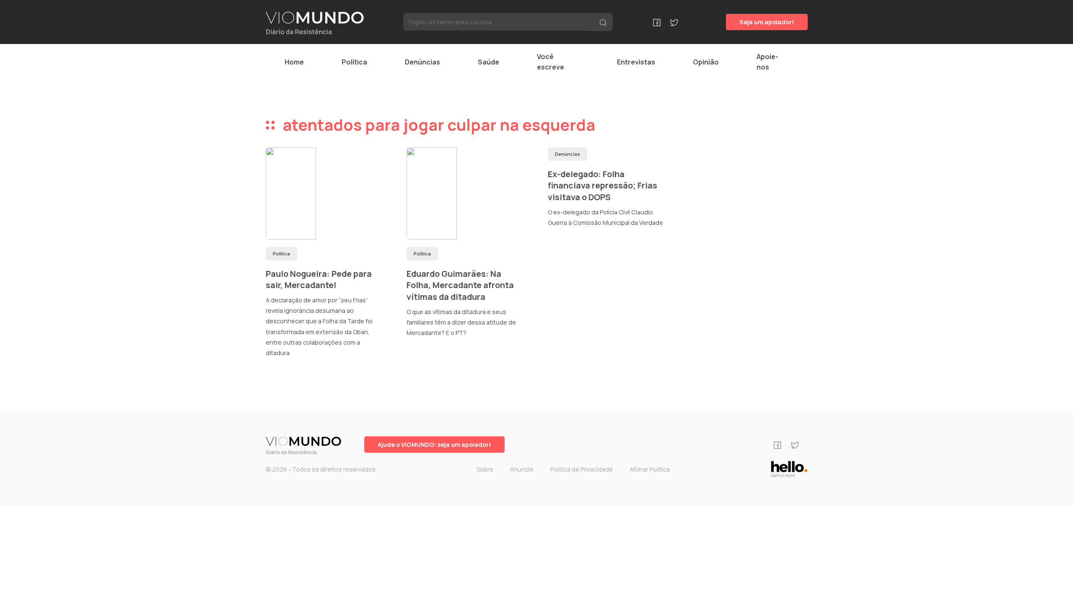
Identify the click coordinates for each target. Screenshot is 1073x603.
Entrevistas (636, 62)
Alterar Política (650, 469)
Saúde (488, 62)
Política (354, 62)
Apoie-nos (767, 62)
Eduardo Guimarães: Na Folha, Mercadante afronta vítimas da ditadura (460, 285)
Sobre (485, 469)
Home (294, 62)
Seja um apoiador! (766, 22)
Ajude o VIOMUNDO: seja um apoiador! (434, 444)
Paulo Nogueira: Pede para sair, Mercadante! (319, 279)
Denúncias (422, 62)
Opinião (706, 62)
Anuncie (522, 469)
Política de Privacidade (581, 469)
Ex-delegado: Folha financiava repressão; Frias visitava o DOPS (602, 185)
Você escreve (550, 62)
